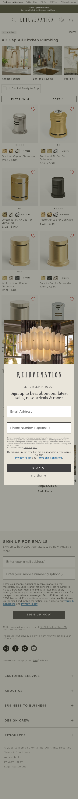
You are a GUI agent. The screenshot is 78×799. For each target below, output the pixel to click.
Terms (35, 447)
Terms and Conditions (49, 458)
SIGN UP (39, 468)
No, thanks (39, 475)
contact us (28, 447)
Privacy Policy (23, 458)
